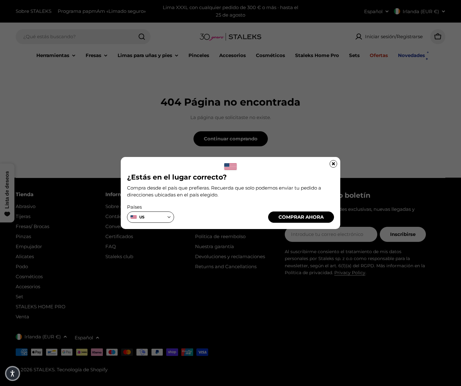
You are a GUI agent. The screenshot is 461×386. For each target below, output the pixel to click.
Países (134, 207)
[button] (12, 373)
